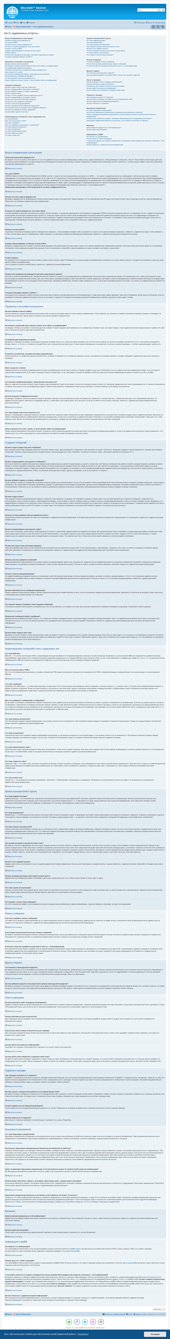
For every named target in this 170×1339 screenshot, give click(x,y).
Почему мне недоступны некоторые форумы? (20, 99)
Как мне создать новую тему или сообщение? (20, 87)
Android (113, 1159)
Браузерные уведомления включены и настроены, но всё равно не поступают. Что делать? (117, 120)
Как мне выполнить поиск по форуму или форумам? (104, 82)
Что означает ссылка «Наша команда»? (100, 55)
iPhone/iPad (102, 1159)
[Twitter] (85, 1322)
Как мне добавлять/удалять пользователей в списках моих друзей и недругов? (113, 75)
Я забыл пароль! (10, 53)
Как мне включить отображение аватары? (19, 76)
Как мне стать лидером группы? (97, 48)
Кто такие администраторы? (96, 40)
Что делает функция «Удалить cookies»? (18, 57)
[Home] (12, 11)
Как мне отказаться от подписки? (98, 103)
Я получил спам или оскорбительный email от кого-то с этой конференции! (112, 66)
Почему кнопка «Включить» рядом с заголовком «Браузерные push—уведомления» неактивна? (119, 118)
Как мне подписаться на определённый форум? (103, 101)
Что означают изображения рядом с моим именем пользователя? (27, 74)
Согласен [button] (155, 1334)
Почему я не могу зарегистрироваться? (18, 44)
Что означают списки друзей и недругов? (100, 73)
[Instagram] (93, 1322)
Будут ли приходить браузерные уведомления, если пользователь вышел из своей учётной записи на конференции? (121, 115)
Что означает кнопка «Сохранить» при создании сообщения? (25, 107)
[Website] (69, 1322)
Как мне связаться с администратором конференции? (105, 145)
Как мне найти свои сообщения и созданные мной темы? (106, 90)
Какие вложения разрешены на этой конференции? (104, 127)
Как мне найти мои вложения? (97, 129)
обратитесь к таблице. (13, 1202)
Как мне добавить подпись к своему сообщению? (22, 91)
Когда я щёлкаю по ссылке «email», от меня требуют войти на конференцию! (31, 80)
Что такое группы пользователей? (98, 44)
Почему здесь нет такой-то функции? (99, 138)
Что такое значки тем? (12, 135)
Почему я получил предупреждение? (17, 103)
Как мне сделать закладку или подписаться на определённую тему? (110, 99)
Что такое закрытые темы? (14, 133)
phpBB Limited (75, 1249)
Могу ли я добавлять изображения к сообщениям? (22, 125)
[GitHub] (101, 1322)
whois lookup (148, 1277)
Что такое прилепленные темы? (16, 131)
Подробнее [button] (83, 1334)
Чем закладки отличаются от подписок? (100, 97)
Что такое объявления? (13, 129)
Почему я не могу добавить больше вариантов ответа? (23, 95)
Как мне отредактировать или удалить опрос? (20, 97)
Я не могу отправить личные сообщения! (100, 62)
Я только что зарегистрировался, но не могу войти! (22, 46)
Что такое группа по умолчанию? (98, 53)
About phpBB (74, 1251)
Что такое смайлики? (12, 123)
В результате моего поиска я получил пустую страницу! (105, 86)
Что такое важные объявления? (15, 127)
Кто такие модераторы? (95, 42)
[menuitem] (22, 22)
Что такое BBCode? (11, 119)
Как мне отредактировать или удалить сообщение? (22, 89)
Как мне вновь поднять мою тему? (16, 112)
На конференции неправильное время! (18, 68)
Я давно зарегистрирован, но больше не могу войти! (23, 51)
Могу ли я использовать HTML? (15, 121)
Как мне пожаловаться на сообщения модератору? (22, 105)
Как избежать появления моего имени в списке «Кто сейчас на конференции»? (31, 66)
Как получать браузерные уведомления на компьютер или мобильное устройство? (115, 112)
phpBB (149, 372)
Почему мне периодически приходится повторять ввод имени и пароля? (29, 55)
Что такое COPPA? (11, 42)
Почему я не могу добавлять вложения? (18, 101)
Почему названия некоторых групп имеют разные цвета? (106, 51)
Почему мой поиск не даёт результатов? (100, 84)
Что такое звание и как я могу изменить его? (20, 78)
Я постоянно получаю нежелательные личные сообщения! (106, 64)
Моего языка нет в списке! (14, 72)
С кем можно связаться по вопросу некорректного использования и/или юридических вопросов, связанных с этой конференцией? (125, 142)
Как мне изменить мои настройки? (16, 64)
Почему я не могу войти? (13, 48)
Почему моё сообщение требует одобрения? (20, 109)
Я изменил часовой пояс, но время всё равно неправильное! (25, 70)
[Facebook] (77, 1322)
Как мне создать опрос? (13, 93)
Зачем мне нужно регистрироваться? (17, 40)
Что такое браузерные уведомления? (99, 110)
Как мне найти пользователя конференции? (101, 88)
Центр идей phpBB (130, 1263)
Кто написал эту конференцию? (97, 136)
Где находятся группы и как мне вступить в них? (103, 46)
